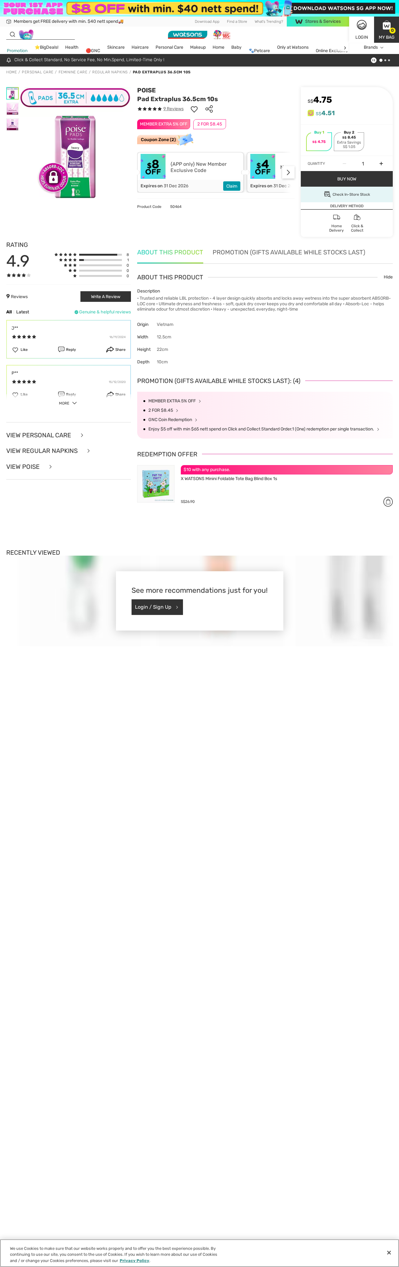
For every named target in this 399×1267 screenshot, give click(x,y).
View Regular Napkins (42, 451)
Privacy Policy (134, 1260)
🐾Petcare (259, 51)
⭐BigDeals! (46, 47)
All (9, 312)
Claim (231, 186)
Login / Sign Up (153, 607)
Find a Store (237, 21)
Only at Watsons (293, 47)
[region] (199, 1253)
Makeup (198, 47)
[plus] (381, 163)
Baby (236, 47)
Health (72, 47)
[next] (345, 48)
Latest (22, 312)
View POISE (23, 467)
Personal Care (169, 47)
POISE (146, 90)
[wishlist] (194, 109)
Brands (371, 47)
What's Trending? (269, 21)
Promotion (17, 51)
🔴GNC (93, 51)
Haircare (140, 47)
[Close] (389, 1253)
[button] (386, 30)
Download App (207, 21)
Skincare (116, 47)
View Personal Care (39, 435)
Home (218, 47)
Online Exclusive (332, 51)
